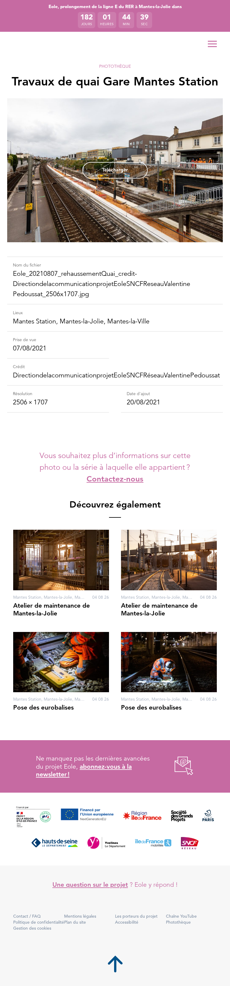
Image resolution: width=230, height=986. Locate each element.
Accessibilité (126, 922)
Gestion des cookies (32, 928)
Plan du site (75, 922)
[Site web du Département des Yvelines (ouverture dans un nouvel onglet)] (106, 843)
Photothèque (115, 66)
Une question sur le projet (90, 884)
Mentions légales (80, 916)
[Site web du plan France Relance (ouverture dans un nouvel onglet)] (33, 817)
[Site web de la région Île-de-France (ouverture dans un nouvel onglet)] (142, 817)
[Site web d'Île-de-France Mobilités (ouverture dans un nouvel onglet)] (153, 843)
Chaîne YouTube (181, 916)
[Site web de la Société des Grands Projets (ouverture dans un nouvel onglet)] (182, 817)
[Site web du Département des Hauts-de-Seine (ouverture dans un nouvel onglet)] (55, 843)
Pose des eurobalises (43, 707)
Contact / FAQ (27, 916)
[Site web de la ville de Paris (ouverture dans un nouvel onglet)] (208, 817)
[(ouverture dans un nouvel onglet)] (177, 766)
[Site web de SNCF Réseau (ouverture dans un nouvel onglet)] (189, 843)
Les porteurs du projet (136, 916)
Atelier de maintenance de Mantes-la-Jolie (51, 609)
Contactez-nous (115, 479)
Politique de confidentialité (38, 922)
